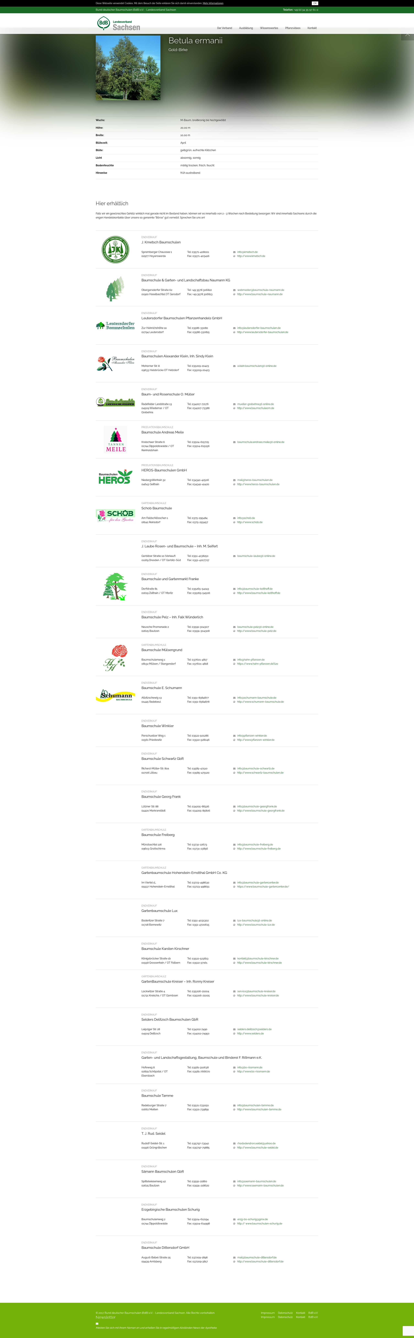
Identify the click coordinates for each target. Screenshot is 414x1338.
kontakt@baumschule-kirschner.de (257, 958)
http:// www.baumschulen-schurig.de (259, 1223)
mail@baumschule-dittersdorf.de (257, 1257)
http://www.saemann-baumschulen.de (260, 1185)
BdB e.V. (313, 1312)
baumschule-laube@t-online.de (256, 556)
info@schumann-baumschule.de (256, 697)
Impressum (268, 1312)
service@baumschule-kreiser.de (256, 991)
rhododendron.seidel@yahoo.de (256, 1143)
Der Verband (224, 28)
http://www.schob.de (249, 522)
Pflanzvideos (292, 28)
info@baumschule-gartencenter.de (258, 882)
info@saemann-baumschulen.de (256, 1181)
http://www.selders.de (250, 1033)
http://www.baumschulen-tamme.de (259, 1109)
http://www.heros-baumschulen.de (258, 484)
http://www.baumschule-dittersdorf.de (260, 1261)
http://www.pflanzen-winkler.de (255, 739)
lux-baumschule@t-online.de (254, 920)
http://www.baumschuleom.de (255, 408)
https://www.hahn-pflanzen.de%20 (257, 663)
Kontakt (312, 28)
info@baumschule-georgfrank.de (257, 806)
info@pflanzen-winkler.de (252, 735)
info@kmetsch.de (247, 252)
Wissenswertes (269, 28)
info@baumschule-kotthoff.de (254, 588)
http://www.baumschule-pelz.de (256, 630)
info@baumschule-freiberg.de (255, 844)
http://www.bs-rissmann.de (253, 1071)
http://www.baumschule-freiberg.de (259, 848)
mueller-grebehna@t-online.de (255, 404)
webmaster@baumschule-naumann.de (260, 290)
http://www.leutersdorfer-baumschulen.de (262, 332)
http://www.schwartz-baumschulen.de (260, 772)
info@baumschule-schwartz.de (255, 768)
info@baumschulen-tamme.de (255, 1105)
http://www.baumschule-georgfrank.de (260, 810)
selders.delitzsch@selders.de (254, 1029)
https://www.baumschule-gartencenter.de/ (263, 886)
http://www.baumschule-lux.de (256, 924)
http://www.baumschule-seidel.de (257, 1147)
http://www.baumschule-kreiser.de (258, 995)
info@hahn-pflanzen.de (251, 659)
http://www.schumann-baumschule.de (260, 701)
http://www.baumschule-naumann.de (260, 294)
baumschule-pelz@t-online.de (255, 626)
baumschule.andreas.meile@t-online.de (260, 442)
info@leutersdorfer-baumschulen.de (259, 327)
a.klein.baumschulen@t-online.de (256, 365)
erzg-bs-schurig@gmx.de (252, 1219)
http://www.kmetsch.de (251, 256)
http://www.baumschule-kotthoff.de (258, 593)
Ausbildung (246, 28)
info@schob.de (246, 518)
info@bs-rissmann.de (249, 1067)
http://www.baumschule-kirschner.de (259, 962)
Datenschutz (285, 1312)
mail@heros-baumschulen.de (254, 480)
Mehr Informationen (213, 3)
